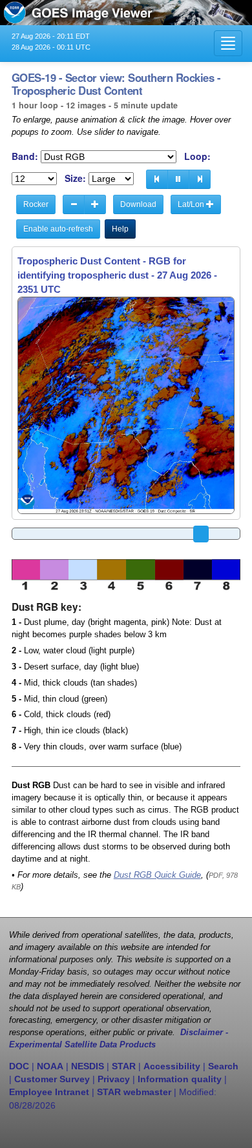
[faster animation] (95, 204)
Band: (25, 156)
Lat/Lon (192, 204)
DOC (19, 1066)
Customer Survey (52, 1079)
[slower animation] (74, 204)
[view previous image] (157, 179)
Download (138, 204)
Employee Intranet (49, 1092)
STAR (124, 1066)
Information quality (180, 1079)
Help (120, 228)
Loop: (197, 156)
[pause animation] (178, 179)
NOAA (50, 1066)
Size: (75, 178)
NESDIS (87, 1066)
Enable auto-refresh (58, 228)
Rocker (35, 204)
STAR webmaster (134, 1092)
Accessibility (171, 1066)
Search (223, 1066)
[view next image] (200, 179)
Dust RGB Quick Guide (157, 875)
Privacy (114, 1079)
